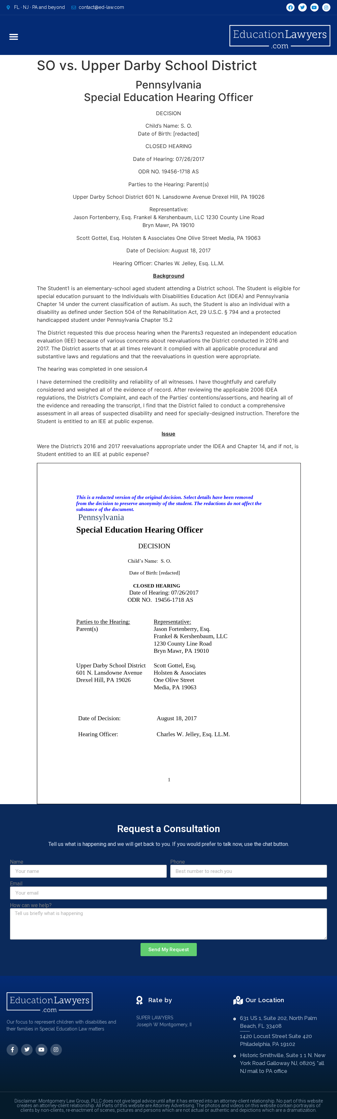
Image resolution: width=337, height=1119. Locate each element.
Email (16, 883)
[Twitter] (302, 7)
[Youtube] (314, 7)
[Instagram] (326, 7)
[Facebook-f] (12, 1049)
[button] (14, 37)
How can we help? (31, 905)
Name (16, 862)
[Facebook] (290, 7)
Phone (177, 862)
